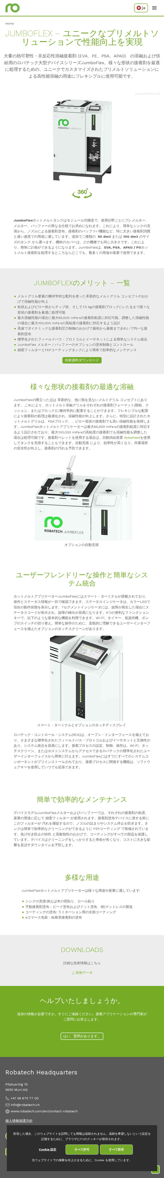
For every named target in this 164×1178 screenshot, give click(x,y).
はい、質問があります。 (82, 1036)
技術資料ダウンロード (82, 360)
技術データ (84, 973)
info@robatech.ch (25, 1105)
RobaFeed (132, 438)
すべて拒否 (116, 1149)
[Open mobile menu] (154, 8)
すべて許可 (82, 1149)
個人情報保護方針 (19, 1121)
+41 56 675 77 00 (25, 1098)
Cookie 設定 (47, 1149)
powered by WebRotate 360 (147, 94)
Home (9, 23)
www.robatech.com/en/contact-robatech (44, 1111)
